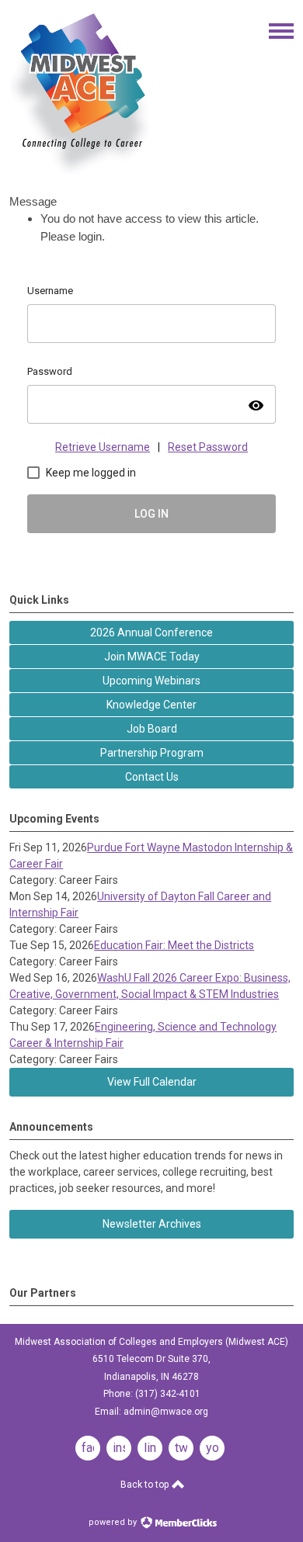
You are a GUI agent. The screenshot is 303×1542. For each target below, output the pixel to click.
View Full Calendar (152, 1082)
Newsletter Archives (152, 1224)
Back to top (145, 1484)
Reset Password (208, 447)
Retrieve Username (102, 447)
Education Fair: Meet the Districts (174, 945)
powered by (114, 1522)
